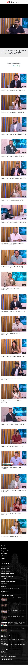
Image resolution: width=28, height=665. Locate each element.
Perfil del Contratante (7, 566)
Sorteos (3, 586)
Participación (4, 591)
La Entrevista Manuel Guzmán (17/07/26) (13, 311)
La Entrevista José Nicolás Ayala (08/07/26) (11, 468)
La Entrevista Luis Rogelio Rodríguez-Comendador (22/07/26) (12, 244)
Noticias (3, 548)
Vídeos (3, 558)
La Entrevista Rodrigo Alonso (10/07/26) (13, 424)
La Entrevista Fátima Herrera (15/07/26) (13, 356)
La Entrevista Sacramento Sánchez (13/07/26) (11, 401)
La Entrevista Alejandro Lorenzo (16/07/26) (10, 334)
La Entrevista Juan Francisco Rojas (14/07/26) (11, 378)
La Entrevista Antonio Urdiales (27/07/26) (13, 178)
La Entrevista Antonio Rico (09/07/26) (12, 446)
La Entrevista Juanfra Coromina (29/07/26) (13, 134)
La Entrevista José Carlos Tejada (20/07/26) (11, 289)
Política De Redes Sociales (8, 581)
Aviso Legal (4, 578)
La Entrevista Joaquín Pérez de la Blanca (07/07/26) (13, 491)
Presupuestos (5, 568)
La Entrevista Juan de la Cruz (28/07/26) (13, 156)
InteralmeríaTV (5, 561)
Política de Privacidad (7, 576)
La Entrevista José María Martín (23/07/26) (13, 222)
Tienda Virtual (5, 563)
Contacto (4, 583)
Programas (4, 553)
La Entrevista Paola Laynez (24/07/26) (12, 200)
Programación (5, 550)
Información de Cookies (7, 573)
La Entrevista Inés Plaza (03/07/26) (11, 536)
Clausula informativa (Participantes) (10, 588)
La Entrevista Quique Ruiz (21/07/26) (12, 267)
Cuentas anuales (5, 571)
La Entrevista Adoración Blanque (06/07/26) (11, 514)
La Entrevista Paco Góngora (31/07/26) (13, 90)
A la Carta (4, 556)
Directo (3, 545)
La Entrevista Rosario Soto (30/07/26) (12, 112)
